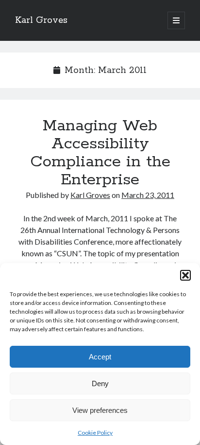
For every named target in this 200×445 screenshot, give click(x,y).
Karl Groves (41, 20)
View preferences (100, 410)
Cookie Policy (95, 432)
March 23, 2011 (147, 194)
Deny (100, 383)
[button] (185, 275)
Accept (100, 357)
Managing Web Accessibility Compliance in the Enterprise (100, 153)
